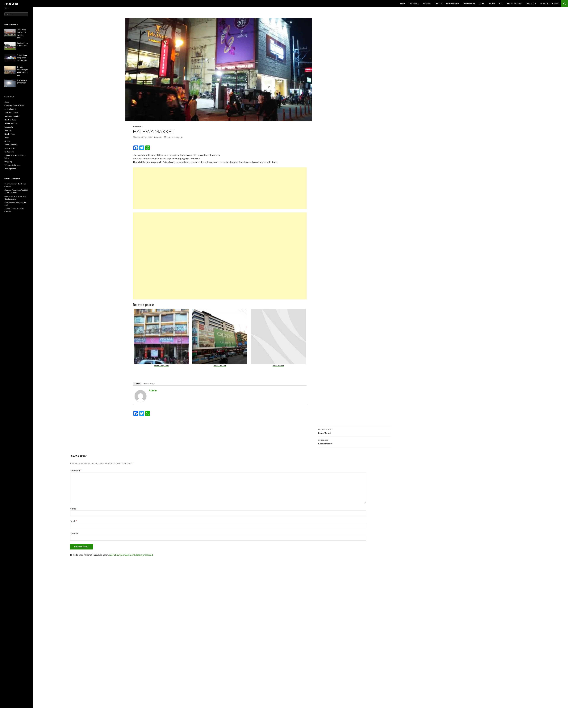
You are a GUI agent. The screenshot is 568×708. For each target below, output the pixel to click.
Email (73, 521)
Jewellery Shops (10, 123)
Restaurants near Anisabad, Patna (15, 156)
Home (402, 3)
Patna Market (325, 431)
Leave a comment (175, 137)
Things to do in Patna (12, 165)
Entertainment (452, 3)
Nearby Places (469, 3)
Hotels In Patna (10, 120)
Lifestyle (438, 3)
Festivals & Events (514, 3)
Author (137, 384)
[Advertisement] (220, 192)
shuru (6, 190)
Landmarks (414, 3)
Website (74, 533)
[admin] (140, 395)
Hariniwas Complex (12, 116)
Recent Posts (149, 384)
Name (73, 508)
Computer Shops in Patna (14, 105)
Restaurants (9, 152)
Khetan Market (325, 442)
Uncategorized (10, 169)
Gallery (491, 3)
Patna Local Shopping (549, 3)
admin (159, 137)
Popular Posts (9, 148)
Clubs (481, 3)
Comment (75, 470)
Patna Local (11, 3)
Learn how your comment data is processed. (131, 554)
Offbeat (7, 141)
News (6, 137)
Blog (501, 3)
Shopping (426, 3)
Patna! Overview (10, 145)
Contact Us (531, 3)
